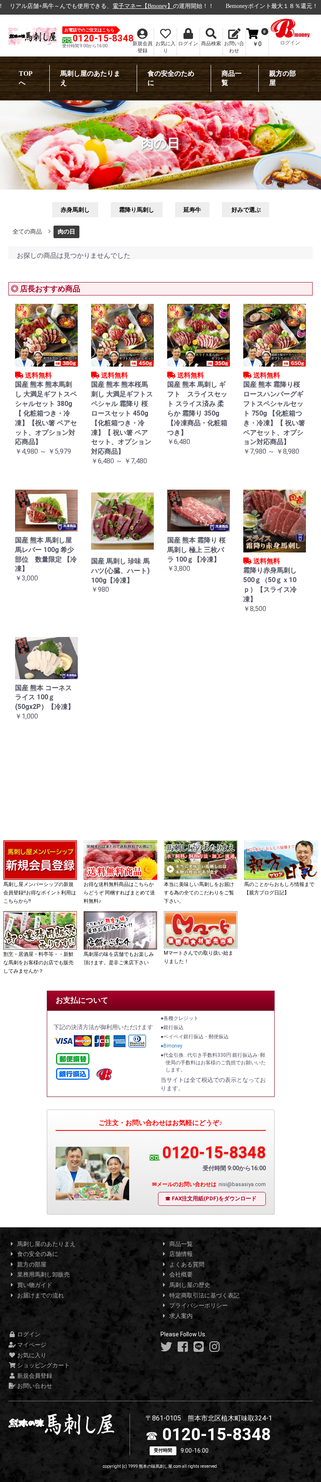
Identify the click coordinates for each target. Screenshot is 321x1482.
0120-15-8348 (103, 38)
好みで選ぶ (245, 209)
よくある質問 (186, 1264)
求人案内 (180, 1315)
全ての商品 (27, 231)
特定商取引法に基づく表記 (203, 1295)
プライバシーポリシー (198, 1305)
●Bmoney (171, 1046)
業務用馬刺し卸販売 (43, 1274)
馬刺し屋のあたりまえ (90, 78)
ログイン (28, 1334)
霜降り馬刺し (136, 209)
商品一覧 (232, 78)
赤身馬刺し (75, 209)
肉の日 (66, 231)
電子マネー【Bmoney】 (142, 6)
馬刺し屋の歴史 (189, 1285)
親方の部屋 (282, 78)
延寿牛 (192, 209)
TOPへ (26, 78)
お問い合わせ (34, 1385)
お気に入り (31, 1355)
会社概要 (180, 1274)
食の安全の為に (37, 1254)
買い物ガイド (34, 1285)
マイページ (31, 1344)
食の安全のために (171, 78)
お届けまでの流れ (40, 1295)
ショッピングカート (43, 1365)
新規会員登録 (34, 1375)
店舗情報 (180, 1254)
